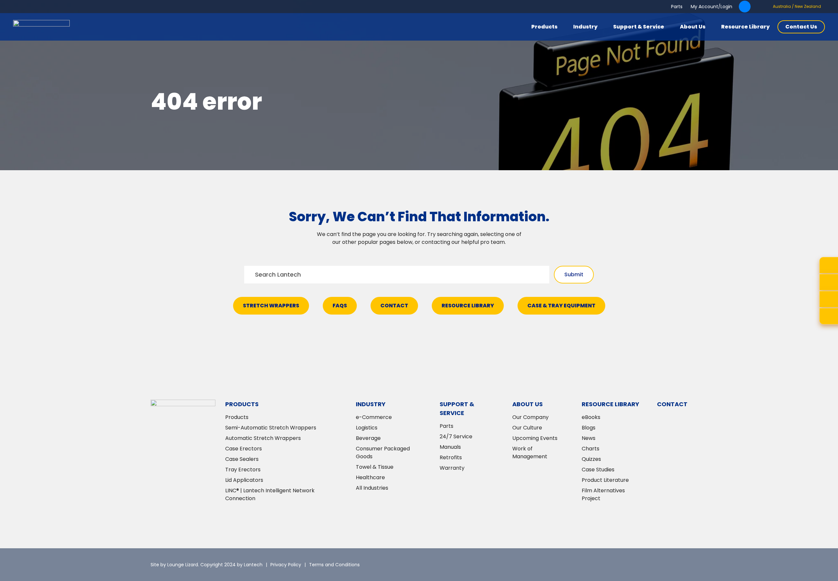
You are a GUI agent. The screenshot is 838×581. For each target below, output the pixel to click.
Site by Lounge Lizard (174, 564)
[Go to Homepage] (41, 27)
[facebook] (663, 565)
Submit (573, 274)
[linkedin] (643, 565)
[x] (623, 565)
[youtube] (682, 565)
